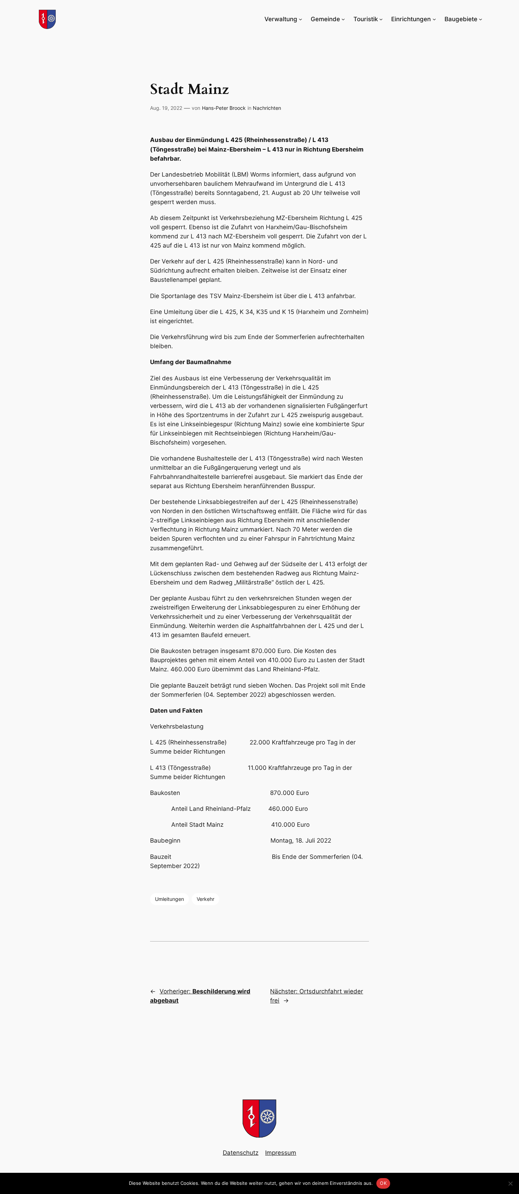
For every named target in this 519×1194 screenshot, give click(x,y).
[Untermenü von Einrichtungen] (434, 19)
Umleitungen (169, 899)
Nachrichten (267, 108)
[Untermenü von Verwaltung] (300, 19)
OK (383, 1183)
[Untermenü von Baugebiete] (480, 19)
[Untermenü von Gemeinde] (343, 19)
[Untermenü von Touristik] (381, 19)
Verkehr (205, 899)
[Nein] (510, 1183)
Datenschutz (240, 1152)
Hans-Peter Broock (224, 108)
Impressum (280, 1152)
